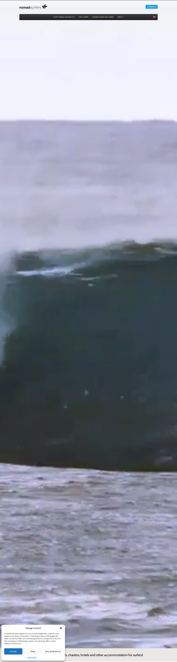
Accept (13, 651)
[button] (60, 628)
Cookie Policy (32, 657)
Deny (33, 651)
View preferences (53, 651)
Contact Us (151, 7)
